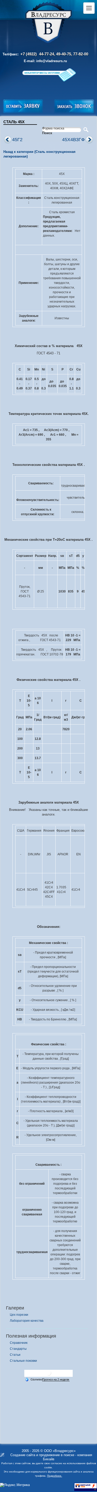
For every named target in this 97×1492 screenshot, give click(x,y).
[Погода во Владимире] (49, 1375)
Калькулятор (48, 75)
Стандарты (18, 1349)
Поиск (47, 133)
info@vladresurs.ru (51, 61)
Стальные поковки (23, 1361)
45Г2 (17, 139)
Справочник (18, 1343)
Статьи (15, 1355)
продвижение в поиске (56, 1455)
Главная (48, 23)
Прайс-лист (42, 87)
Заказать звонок (74, 106)
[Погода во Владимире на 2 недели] (56, 1379)
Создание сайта (22, 1455)
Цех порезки (19, 1315)
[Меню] (89, 8)
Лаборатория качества (26, 1320)
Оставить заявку (23, 106)
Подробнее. (54, 1475)
